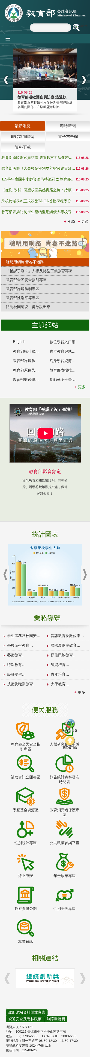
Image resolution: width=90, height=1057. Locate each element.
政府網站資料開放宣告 (26, 1012)
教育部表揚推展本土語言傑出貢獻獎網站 (66, 370)
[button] (76, 27)
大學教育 (58, 684)
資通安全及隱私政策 (25, 1019)
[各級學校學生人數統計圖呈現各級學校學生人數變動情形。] (45, 575)
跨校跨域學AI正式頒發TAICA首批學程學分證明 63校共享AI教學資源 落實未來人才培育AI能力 (38, 201)
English (19, 342)
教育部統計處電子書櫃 (29, 351)
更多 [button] (85, 221)
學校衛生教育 (18, 645)
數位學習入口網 (62, 342)
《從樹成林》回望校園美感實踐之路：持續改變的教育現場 (38, 190)
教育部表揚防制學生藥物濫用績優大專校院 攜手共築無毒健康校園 (38, 212)
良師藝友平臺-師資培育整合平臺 (66, 380)
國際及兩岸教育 (64, 645)
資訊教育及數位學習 (67, 636)
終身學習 (14, 674)
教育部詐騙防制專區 (29, 361)
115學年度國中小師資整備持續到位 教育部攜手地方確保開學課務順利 (38, 179)
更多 (81, 692)
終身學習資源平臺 (64, 361)
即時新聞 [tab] (68, 126)
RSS (71, 221)
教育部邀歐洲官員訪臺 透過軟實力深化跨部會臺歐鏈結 (38, 158)
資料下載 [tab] (23, 147)
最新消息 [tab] (22, 126)
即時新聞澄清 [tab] (23, 136)
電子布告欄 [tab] (68, 136)
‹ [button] (6, 80)
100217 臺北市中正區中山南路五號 (40, 1031)
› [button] (84, 80)
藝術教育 (14, 655)
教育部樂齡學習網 (27, 380)
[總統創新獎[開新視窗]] (45, 978)
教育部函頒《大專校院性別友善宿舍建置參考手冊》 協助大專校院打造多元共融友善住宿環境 (38, 168)
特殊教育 (14, 665)
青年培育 (58, 674)
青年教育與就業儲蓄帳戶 (66, 351)
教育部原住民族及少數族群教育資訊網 (29, 370)
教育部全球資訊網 (45, 13)
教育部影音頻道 (45, 471)
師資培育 (58, 665)
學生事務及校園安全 (23, 636)
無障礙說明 (56, 1019)
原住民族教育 (62, 655)
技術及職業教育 (20, 684)
